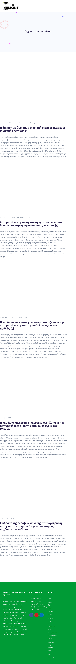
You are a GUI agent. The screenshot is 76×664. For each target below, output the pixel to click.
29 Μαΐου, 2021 (4, 518)
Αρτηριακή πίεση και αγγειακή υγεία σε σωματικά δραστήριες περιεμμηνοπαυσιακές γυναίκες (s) (31, 224)
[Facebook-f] (31, 615)
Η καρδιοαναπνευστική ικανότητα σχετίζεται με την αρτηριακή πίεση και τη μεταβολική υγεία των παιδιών (32, 426)
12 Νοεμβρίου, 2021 (5, 418)
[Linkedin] (41, 615)
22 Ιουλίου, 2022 (4, 217)
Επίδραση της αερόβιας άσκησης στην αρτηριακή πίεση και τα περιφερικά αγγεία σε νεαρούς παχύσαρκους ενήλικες (31, 526)
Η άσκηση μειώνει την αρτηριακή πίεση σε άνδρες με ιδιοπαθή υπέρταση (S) (32, 129)
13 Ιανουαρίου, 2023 (5, 123)
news (15, 418)
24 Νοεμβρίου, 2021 (5, 317)
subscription (17, 123)
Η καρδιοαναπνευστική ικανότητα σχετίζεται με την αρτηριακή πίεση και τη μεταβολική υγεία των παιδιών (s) (32, 325)
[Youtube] (36, 615)
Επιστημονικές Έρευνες (28, 123)
